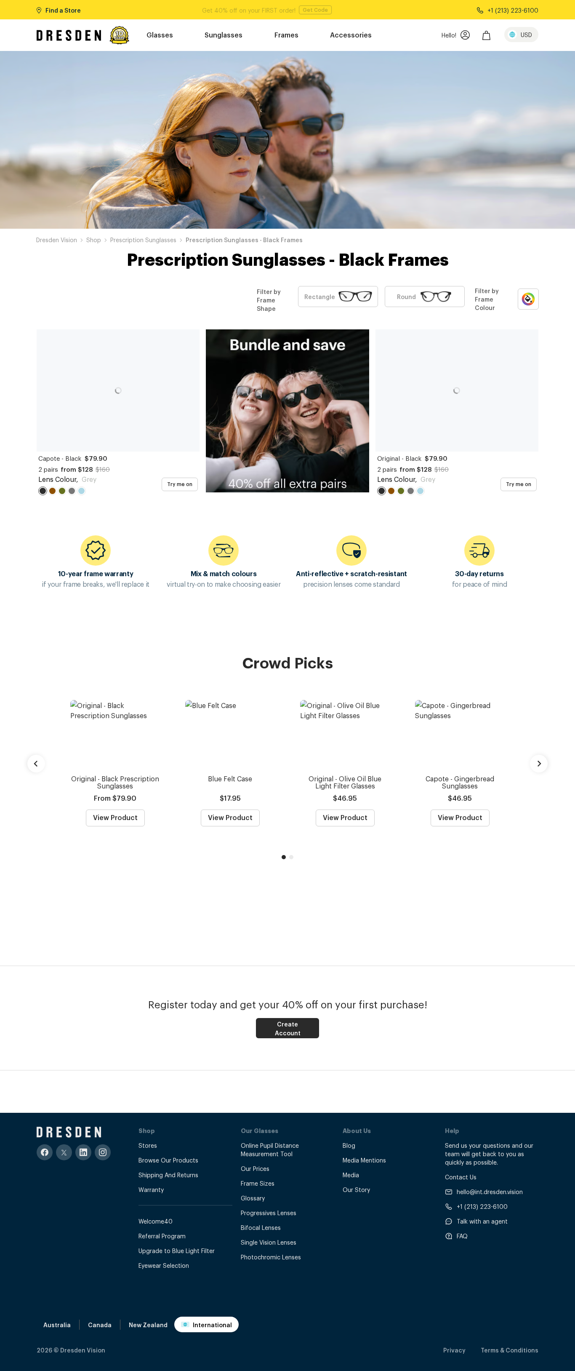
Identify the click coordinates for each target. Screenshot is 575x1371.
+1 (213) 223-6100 (482, 1206)
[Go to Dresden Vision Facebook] (45, 1152)
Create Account (288, 1028)
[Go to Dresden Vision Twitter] (64, 1152)
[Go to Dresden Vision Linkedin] (83, 1152)
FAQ (462, 1236)
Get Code (327, 9)
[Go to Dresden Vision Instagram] (103, 1152)
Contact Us (461, 1177)
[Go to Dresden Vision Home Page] (69, 35)
